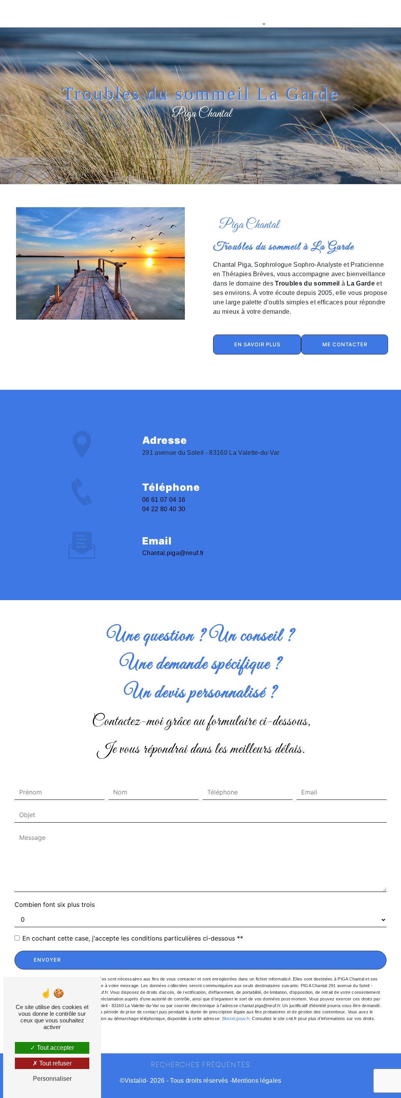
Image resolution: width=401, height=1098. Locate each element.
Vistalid (135, 1080)
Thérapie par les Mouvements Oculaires (167, 13)
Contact (349, 13)
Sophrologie (55, 13)
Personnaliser (52, 1078)
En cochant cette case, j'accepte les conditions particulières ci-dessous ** (132, 938)
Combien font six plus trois (54, 904)
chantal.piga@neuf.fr (173, 553)
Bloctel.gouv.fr (235, 1018)
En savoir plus (257, 344)
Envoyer (47, 960)
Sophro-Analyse (96, 13)
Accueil (23, 13)
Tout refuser (55, 1063)
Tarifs (324, 13)
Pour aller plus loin (240, 13)
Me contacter (344, 344)
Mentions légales (256, 1080)
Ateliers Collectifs (288, 13)
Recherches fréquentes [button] (200, 1064)
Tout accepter (54, 1047)
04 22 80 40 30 (164, 509)
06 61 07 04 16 (164, 499)
